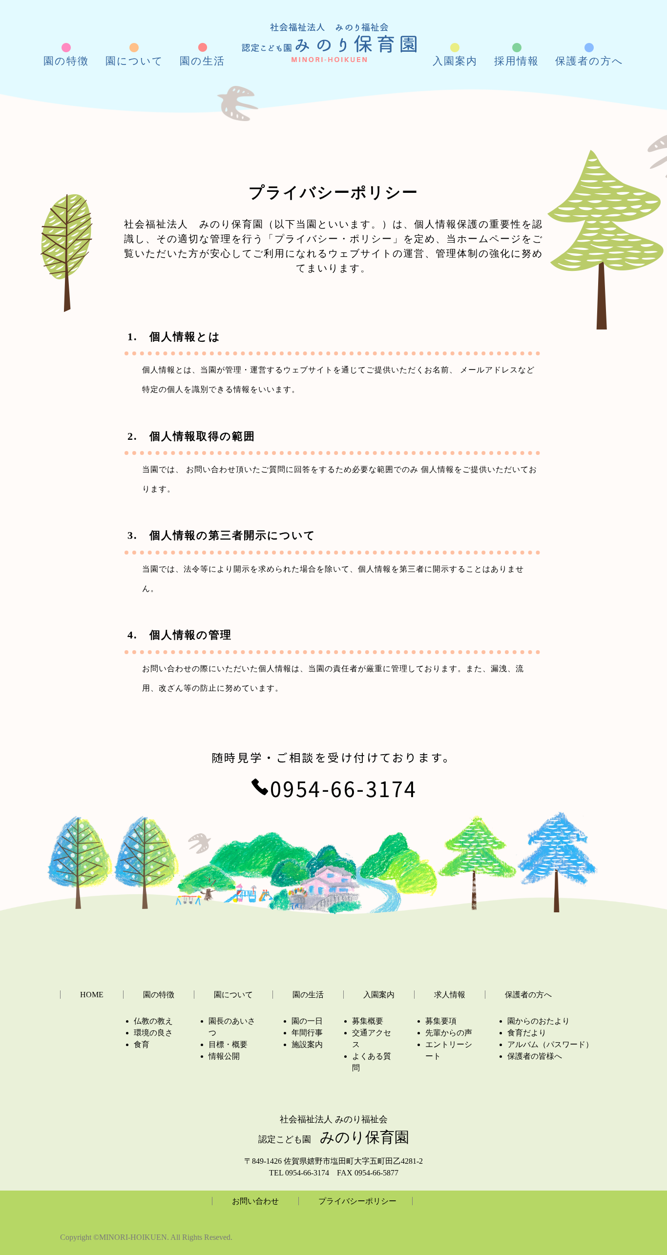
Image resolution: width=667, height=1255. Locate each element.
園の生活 (308, 994)
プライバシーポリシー (357, 1201)
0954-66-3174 (343, 788)
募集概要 (367, 1021)
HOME (92, 994)
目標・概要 (228, 1044)
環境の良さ (153, 1033)
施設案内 (307, 1044)
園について (233, 994)
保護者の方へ (528, 994)
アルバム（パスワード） (550, 1044)
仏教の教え (153, 1021)
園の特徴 (158, 994)
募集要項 (441, 1021)
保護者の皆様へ (534, 1056)
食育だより (526, 1033)
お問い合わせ (255, 1201)
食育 (141, 1044)
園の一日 (307, 1021)
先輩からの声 (448, 1033)
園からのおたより (538, 1021)
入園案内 (379, 994)
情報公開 (224, 1056)
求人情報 (449, 994)
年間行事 (307, 1033)
